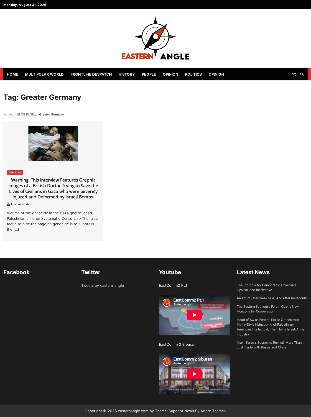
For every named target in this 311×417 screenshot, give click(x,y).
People (149, 74)
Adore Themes (213, 411)
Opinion (170, 74)
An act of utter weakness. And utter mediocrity (272, 298)
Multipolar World (44, 74)
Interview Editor (22, 204)
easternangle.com (133, 411)
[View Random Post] (294, 74)
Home (12, 74)
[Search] (301, 74)
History (127, 74)
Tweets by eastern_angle (102, 285)
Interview (15, 172)
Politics (193, 74)
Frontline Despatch (91, 74)
